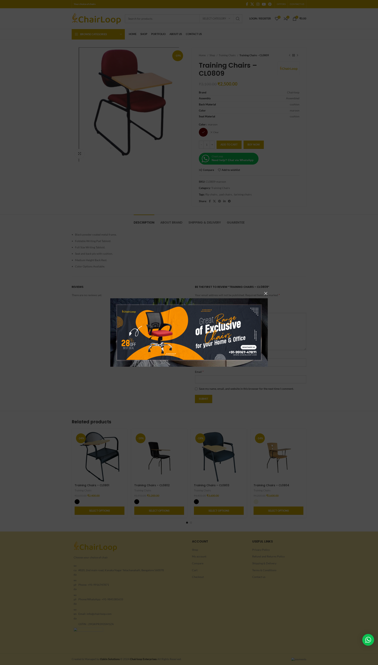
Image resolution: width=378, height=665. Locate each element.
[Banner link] (189, 332)
